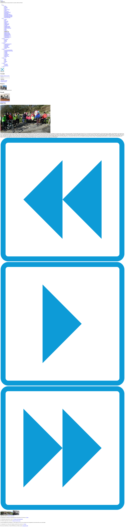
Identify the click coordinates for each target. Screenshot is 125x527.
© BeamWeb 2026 (25, 525)
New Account (6, 11)
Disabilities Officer (7, 27)
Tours (5, 60)
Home (5, 6)
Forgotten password (4, 81)
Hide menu (2, 71)
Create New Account (4, 80)
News (5, 20)
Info (3, 18)
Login (5, 8)
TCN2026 (5, 53)
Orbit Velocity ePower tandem (5, 101)
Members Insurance (7, 34)
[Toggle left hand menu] (2, 4)
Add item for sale (7, 44)
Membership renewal (7, 35)
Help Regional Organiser (8, 14)
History (5, 29)
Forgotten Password (7, 12)
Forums (27, 517)
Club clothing (6, 45)
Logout (5, 10)
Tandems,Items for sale (7, 43)
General (5, 19)
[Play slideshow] (62, 385)
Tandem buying (6, 23)
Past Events (6, 55)
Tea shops (5, 25)
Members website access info (4, 75)
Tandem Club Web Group (16, 520)
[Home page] (1, 0)
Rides (3, 57)
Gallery (3, 66)
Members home (6, 32)
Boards (3, 38)
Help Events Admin (7, 17)
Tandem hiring (6, 24)
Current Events (6, 54)
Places (5, 59)
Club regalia (6, 46)
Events (3, 49)
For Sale (5, 41)
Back (1, 515)
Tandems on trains (7, 26)
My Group (6, 7)
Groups (3, 63)
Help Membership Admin (8, 16)
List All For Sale (2, 102)
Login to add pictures (11, 515)
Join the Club (2, 1)
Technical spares (6, 47)
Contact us (6, 30)
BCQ (5, 62)
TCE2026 (5, 51)
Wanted (5, 40)
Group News (6, 65)
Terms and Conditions (7, 36)
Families (5, 22)
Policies (25, 524)
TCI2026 (5, 52)
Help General (6, 13)
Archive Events (6, 56)
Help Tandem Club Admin (8, 15)
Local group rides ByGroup (8, 50)
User (3, 5)
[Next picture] (62, 509)
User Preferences (7, 9)
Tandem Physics (6, 37)
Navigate (5, 61)
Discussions (6, 39)
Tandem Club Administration (18, 519)
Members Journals (7, 33)
